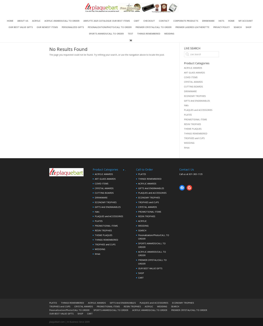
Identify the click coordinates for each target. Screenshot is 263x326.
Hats (221, 21)
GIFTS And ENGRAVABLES (197, 100)
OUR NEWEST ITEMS (47, 27)
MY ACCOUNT (245, 21)
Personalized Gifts (73, 27)
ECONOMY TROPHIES (195, 96)
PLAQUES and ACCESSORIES (198, 110)
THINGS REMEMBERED (148, 34)
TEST (130, 34)
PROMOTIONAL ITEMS (195, 119)
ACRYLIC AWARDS (193, 67)
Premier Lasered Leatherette (192, 27)
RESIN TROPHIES (192, 124)
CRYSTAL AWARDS (193, 81)
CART (136, 21)
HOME (231, 21)
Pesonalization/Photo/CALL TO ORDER (110, 27)
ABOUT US (22, 21)
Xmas (186, 147)
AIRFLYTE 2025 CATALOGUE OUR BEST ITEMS (106, 21)
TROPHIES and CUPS (194, 138)
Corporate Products (185, 21)
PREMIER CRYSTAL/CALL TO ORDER (154, 27)
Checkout (149, 21)
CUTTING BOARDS (193, 86)
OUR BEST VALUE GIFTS (21, 27)
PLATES (188, 114)
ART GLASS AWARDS (194, 72)
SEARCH (238, 27)
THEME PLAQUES (193, 128)
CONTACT (164, 21)
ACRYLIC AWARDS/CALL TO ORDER (61, 21)
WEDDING (169, 34)
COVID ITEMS (191, 77)
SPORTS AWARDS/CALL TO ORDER (106, 34)
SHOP (248, 27)
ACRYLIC (36, 21)
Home (10, 21)
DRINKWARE (208, 21)
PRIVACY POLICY (221, 27)
